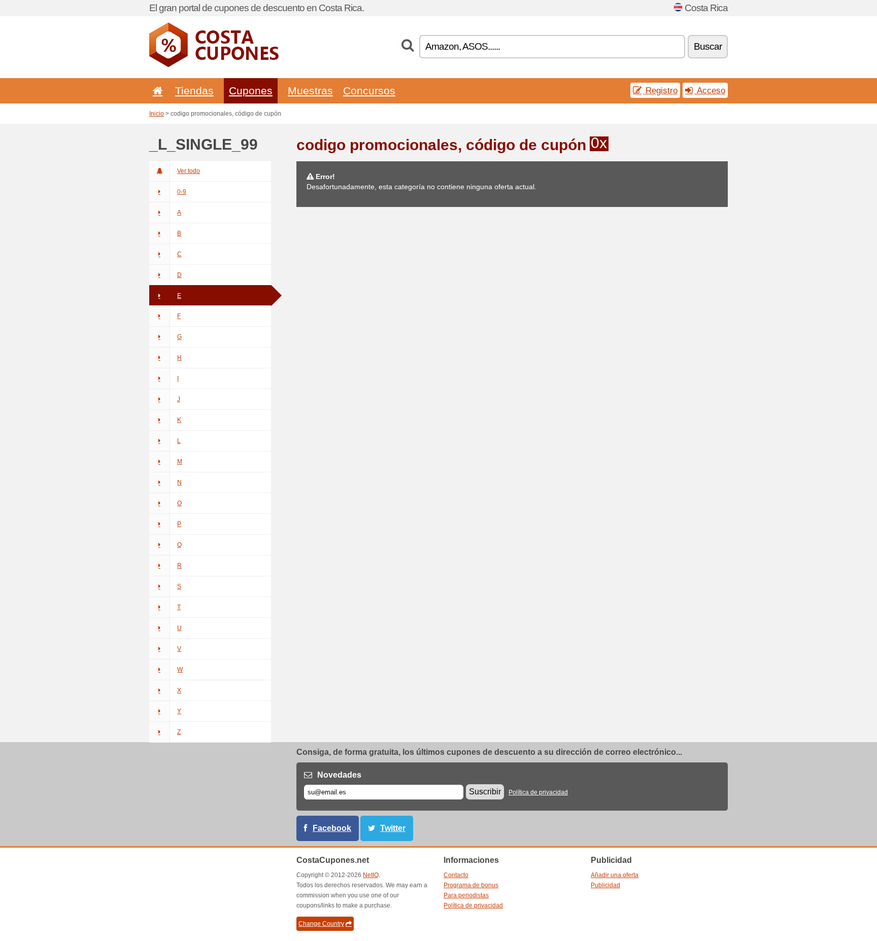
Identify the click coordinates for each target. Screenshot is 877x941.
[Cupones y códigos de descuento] (214, 64)
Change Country (321, 923)
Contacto (456, 875)
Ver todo (188, 171)
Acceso (709, 90)
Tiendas (194, 90)
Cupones (251, 90)
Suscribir (485, 791)
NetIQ (371, 875)
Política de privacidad (538, 792)
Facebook (332, 828)
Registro (660, 90)
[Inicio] (155, 90)
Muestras (310, 90)
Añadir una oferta (614, 875)
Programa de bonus (471, 885)
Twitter (393, 828)
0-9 (181, 191)
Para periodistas (466, 895)
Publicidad (605, 885)
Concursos (369, 90)
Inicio (156, 113)
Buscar (708, 46)
